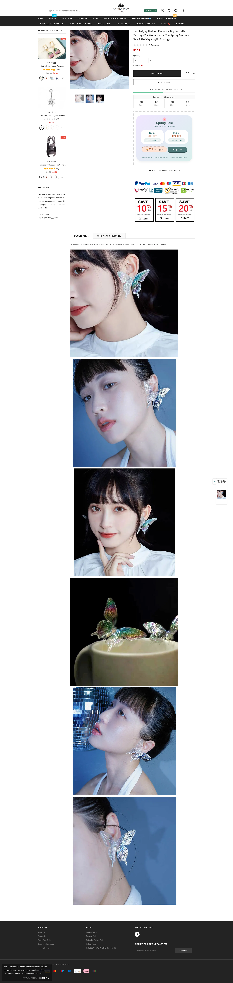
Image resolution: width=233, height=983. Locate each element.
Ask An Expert (173, 171)
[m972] (52, 78)
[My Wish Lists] (175, 12)
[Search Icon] (170, 10)
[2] (47, 128)
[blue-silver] (57, 78)
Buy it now (164, 82)
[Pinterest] (137, 934)
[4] (57, 128)
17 (62, 78)
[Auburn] (47, 177)
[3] (52, 128)
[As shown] (52, 177)
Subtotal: (136, 66)
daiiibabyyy (51, 63)
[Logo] (121, 8)
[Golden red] (47, 78)
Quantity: (137, 56)
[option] (99, 59)
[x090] (42, 78)
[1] (42, 128)
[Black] (42, 177)
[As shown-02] (57, 177)
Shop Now (177, 149)
